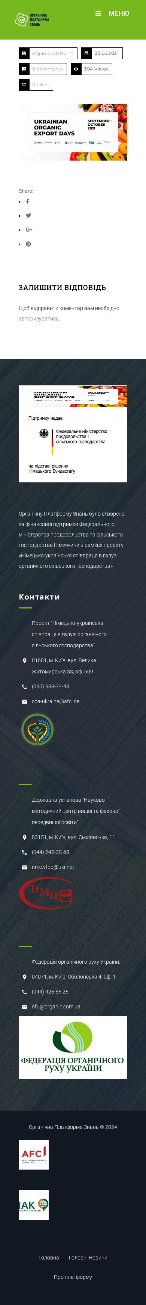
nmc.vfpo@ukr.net (53, 867)
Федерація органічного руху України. (76, 962)
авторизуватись (39, 319)
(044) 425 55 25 (50, 992)
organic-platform (52, 53)
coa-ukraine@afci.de (55, 701)
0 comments (47, 69)
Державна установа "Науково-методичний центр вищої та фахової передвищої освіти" (75, 811)
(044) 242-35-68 (50, 852)
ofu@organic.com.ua (56, 1007)
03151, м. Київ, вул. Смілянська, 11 (73, 837)
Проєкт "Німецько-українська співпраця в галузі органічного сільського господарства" (69, 634)
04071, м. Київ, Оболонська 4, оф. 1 (74, 977)
